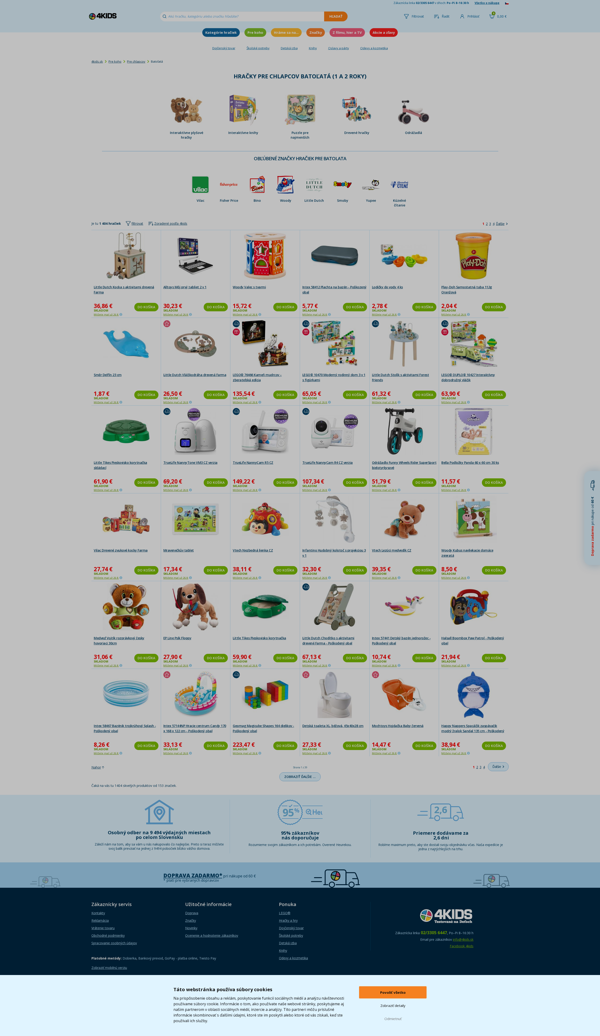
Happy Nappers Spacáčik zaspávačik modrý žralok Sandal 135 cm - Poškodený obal (472, 731)
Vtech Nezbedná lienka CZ (253, 550)
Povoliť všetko (393, 992)
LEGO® (284, 913)
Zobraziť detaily (392, 1005)
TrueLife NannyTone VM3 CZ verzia (190, 462)
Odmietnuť (392, 1018)
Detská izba (289, 48)
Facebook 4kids (461, 946)
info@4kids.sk (463, 939)
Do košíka (146, 307)
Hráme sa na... (286, 32)
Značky (315, 32)
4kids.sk (97, 61)
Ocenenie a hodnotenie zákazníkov (211, 935)
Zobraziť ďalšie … (300, 776)
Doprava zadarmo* (192, 875)
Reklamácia (100, 920)
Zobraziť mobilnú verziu (109, 967)
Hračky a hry (288, 920)
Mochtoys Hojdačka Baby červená (398, 726)
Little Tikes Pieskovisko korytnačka (259, 638)
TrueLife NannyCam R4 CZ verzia (327, 462)
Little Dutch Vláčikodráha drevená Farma (194, 375)
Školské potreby (258, 48)
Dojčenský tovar (223, 48)
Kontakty (98, 913)
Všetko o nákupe (487, 3)
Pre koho (255, 32)
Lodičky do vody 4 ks (387, 287)
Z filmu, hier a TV (347, 32)
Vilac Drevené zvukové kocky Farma (121, 550)
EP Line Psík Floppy (177, 638)
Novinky (191, 928)
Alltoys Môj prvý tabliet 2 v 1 (184, 287)
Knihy (313, 48)
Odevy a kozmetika (374, 48)
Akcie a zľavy (384, 32)
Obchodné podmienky (108, 935)
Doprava (191, 913)
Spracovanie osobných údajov (114, 943)
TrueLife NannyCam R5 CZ (253, 462)
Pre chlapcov (136, 61)
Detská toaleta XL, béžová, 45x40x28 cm (333, 726)
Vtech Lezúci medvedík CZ (391, 550)
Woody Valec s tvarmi (249, 287)
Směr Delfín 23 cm (108, 375)
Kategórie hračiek (221, 32)
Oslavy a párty (338, 48)
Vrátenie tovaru (103, 928)
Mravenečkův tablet (178, 550)
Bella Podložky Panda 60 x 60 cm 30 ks (470, 462)
